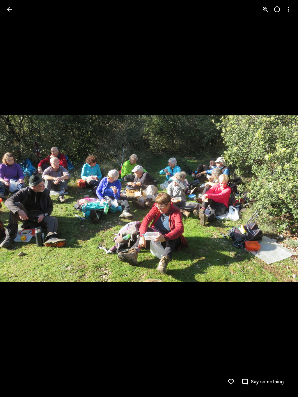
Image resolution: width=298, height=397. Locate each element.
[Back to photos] (9, 9)
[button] (16, 198)
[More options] (289, 9)
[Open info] (277, 9)
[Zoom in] (265, 9)
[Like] (231, 381)
